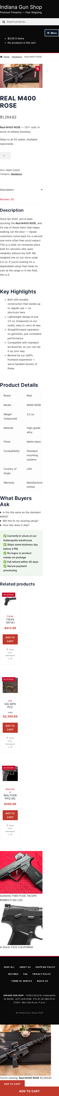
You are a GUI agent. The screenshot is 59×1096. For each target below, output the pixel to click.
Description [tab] (7, 189)
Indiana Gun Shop (21, 7)
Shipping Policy (45, 967)
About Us (25, 967)
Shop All (9, 967)
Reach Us (42, 981)
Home (6, 56)
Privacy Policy (42, 974)
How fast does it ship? (16, 525)
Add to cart (29, 1091)
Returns (13, 974)
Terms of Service (21, 981)
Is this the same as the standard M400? (20, 514)
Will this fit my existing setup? (20, 520)
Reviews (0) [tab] (7, 199)
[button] (37, 68)
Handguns (17, 56)
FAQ (25, 974)
